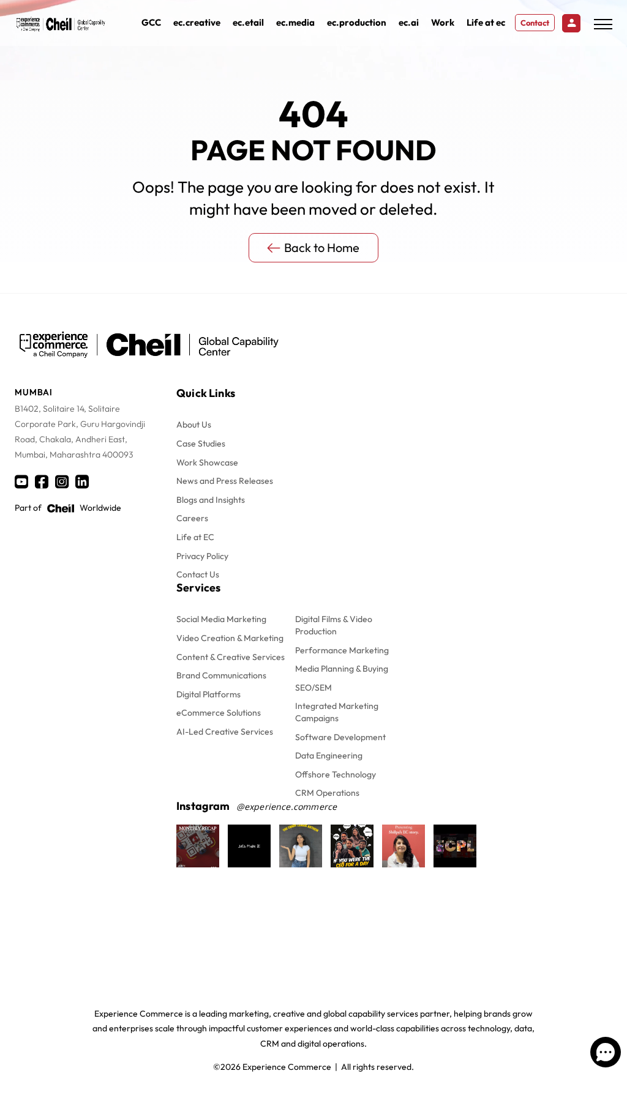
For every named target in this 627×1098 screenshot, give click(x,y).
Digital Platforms (208, 694)
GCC (151, 22)
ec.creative (196, 22)
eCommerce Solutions (218, 712)
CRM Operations (327, 792)
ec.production (356, 22)
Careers (192, 518)
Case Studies (200, 443)
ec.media (295, 22)
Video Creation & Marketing (229, 638)
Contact (534, 23)
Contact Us (197, 574)
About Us (193, 424)
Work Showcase (207, 462)
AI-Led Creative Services (224, 731)
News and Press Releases (224, 480)
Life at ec (486, 22)
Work (442, 22)
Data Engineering (328, 755)
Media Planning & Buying (341, 668)
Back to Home (321, 247)
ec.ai (409, 22)
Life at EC (195, 537)
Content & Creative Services (230, 656)
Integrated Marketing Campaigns (336, 712)
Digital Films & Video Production (333, 625)
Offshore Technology (335, 774)
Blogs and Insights (210, 499)
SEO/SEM (313, 687)
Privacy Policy (202, 556)
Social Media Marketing (221, 619)
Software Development (340, 737)
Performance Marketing (342, 650)
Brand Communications (221, 675)
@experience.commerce (286, 806)
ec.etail (248, 22)
